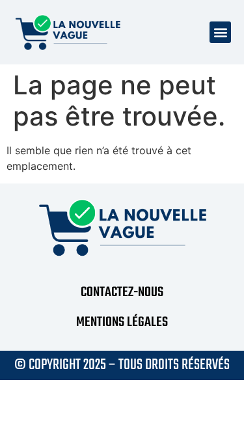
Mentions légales (122, 322)
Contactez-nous (122, 292)
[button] (220, 32)
